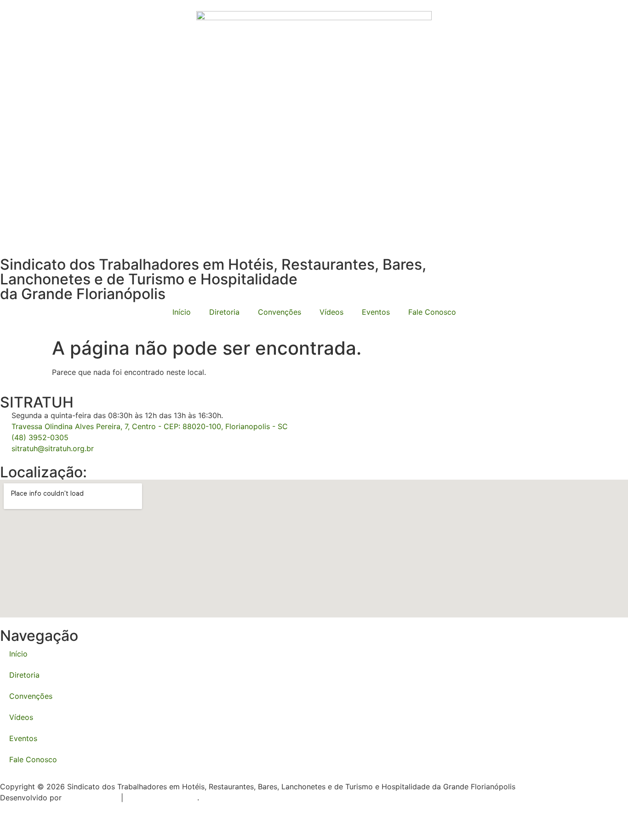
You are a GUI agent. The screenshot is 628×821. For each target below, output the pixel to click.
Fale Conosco (432, 312)
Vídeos (331, 312)
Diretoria (224, 312)
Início (181, 312)
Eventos (376, 312)
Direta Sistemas (91, 797)
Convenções (279, 312)
